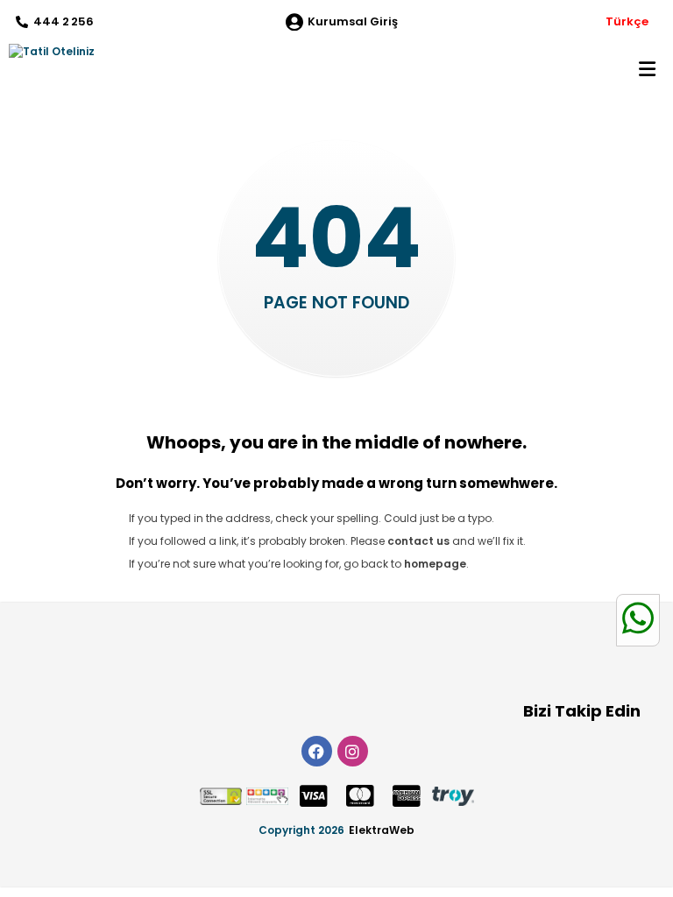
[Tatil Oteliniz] (47, 52)
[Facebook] (316, 751)
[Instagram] (352, 751)
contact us (418, 540)
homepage (435, 563)
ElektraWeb (381, 830)
